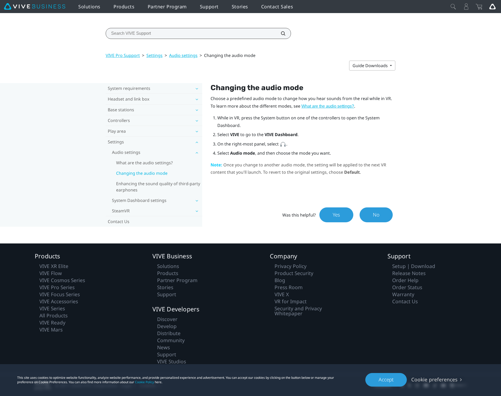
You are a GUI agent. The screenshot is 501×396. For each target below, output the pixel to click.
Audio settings (183, 55)
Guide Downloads (371, 65)
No (376, 214)
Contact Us (118, 221)
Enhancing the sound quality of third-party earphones (158, 187)
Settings (154, 55)
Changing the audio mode (142, 173)
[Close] (453, 6)
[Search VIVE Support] (280, 33)
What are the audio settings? (144, 163)
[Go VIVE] (492, 6)
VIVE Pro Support (123, 55)
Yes (336, 214)
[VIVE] (34, 6)
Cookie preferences (434, 379)
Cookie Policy (144, 382)
